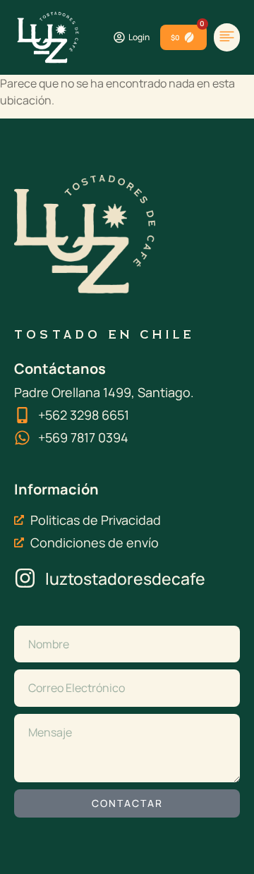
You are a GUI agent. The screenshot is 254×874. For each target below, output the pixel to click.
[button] (227, 37)
